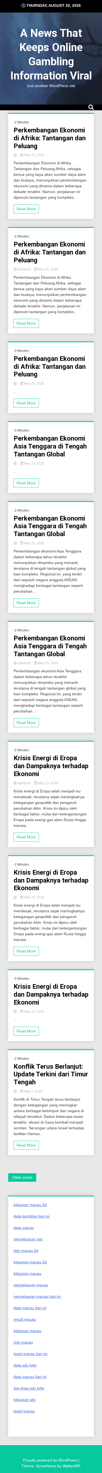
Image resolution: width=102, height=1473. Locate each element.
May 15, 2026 (33, 463)
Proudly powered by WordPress (50, 1460)
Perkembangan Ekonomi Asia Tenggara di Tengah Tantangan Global (50, 446)
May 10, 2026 (47, 783)
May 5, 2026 (32, 1091)
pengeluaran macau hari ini (37, 1296)
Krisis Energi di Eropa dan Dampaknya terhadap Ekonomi (51, 766)
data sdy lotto (25, 1365)
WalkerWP (71, 1466)
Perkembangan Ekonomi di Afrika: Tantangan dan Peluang (50, 138)
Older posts (22, 1177)
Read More (26, 209)
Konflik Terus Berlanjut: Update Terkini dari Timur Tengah (51, 1074)
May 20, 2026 (33, 155)
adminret (24, 269)
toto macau (23, 1342)
